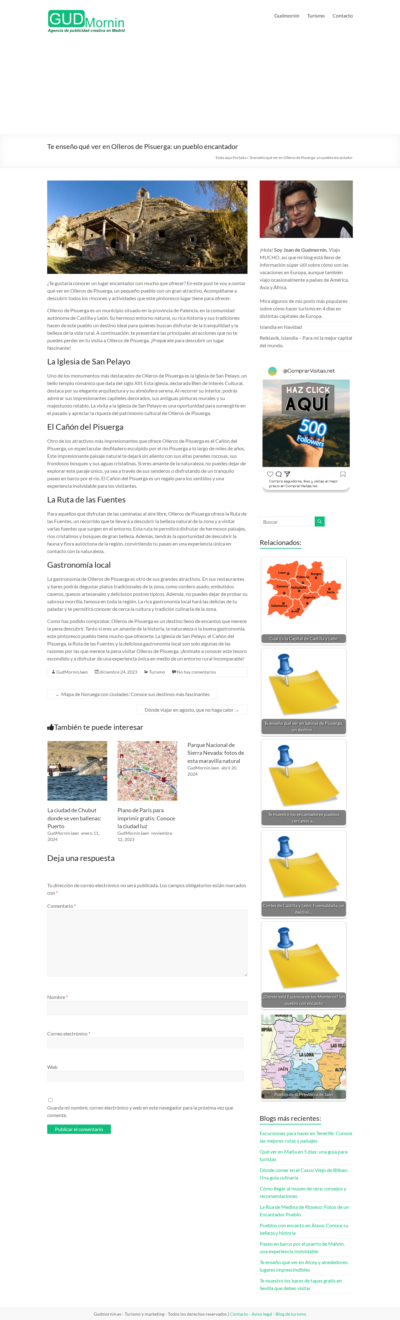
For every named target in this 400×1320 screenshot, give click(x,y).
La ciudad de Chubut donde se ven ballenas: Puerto (75, 818)
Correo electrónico (68, 1033)
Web (52, 1067)
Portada (239, 157)
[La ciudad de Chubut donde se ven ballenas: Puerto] (77, 744)
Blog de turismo (291, 1314)
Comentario (61, 906)
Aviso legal (262, 1314)
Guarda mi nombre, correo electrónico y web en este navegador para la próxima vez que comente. (140, 1111)
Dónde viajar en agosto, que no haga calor (192, 710)
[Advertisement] (200, 87)
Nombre (57, 997)
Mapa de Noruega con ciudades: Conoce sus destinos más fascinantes (132, 694)
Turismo (316, 15)
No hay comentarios (196, 672)
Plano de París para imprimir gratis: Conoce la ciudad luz (146, 818)
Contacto (342, 15)
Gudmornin (286, 15)
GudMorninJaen (72, 672)
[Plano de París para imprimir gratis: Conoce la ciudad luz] (147, 744)
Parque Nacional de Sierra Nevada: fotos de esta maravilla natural (216, 752)
